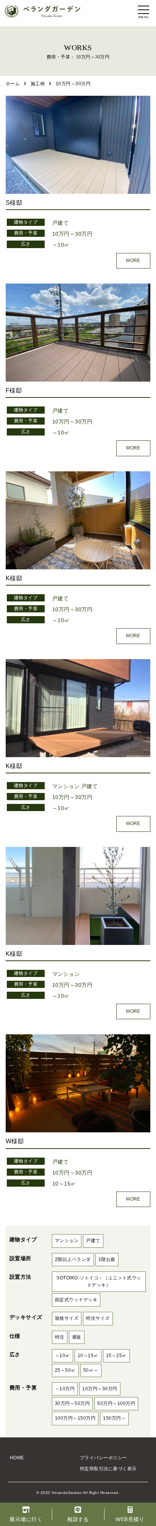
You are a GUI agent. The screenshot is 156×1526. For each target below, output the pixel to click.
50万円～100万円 (116, 1403)
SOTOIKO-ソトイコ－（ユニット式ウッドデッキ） (98, 1281)
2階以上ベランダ (73, 1259)
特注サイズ (97, 1318)
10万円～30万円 (72, 234)
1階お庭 (106, 1259)
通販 (76, 1337)
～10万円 (65, 1388)
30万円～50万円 (72, 1403)
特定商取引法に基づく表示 (108, 1468)
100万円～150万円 (75, 1418)
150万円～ (114, 1418)
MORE (133, 260)
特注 (59, 1337)
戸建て (60, 223)
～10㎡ (61, 245)
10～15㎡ (64, 1184)
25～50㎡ (65, 1370)
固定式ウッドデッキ (76, 1299)
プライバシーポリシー (103, 1457)
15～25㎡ (116, 1355)
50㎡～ (90, 1370)
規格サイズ (66, 1318)
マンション (66, 786)
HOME (17, 1457)
